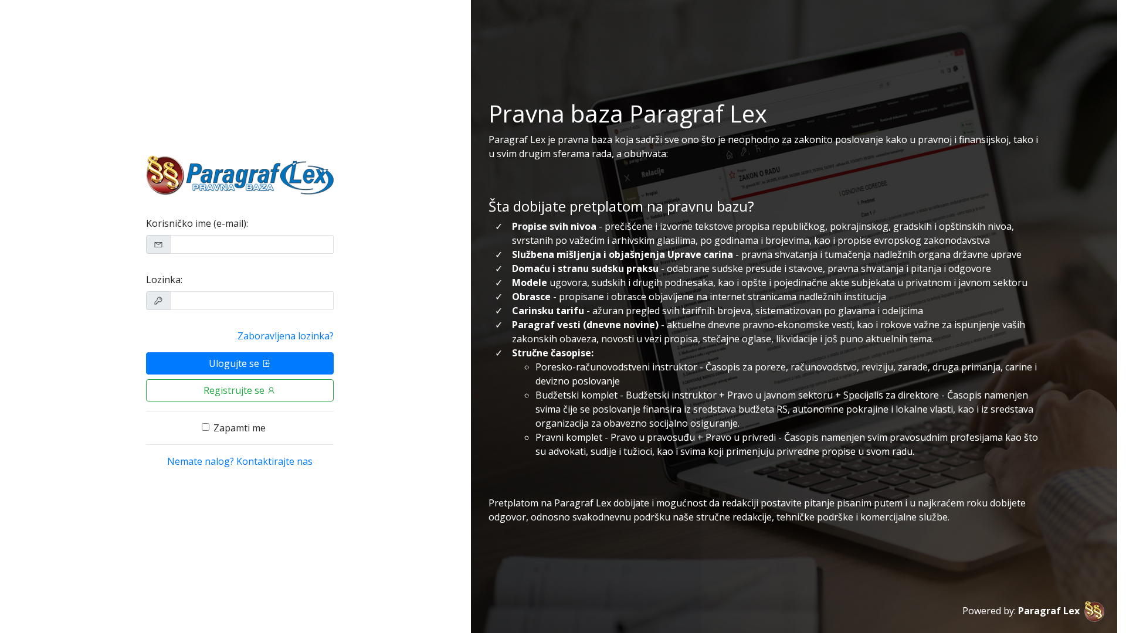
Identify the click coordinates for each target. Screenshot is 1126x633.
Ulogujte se (235, 363)
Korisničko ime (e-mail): (197, 223)
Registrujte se (235, 390)
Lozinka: (164, 279)
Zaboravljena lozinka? (286, 335)
